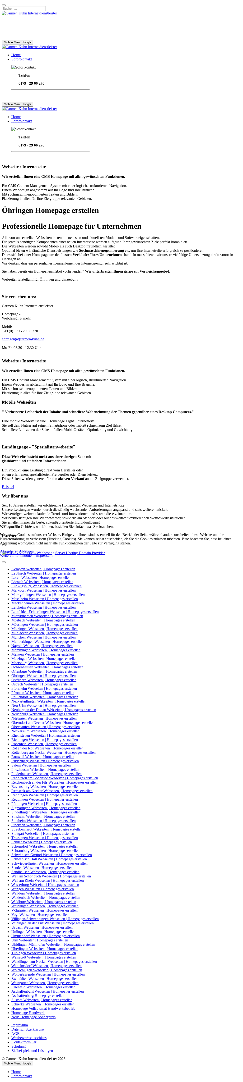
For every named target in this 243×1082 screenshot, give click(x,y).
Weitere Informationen (16, 555)
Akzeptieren (9, 551)
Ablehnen (26, 551)
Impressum (44, 555)
